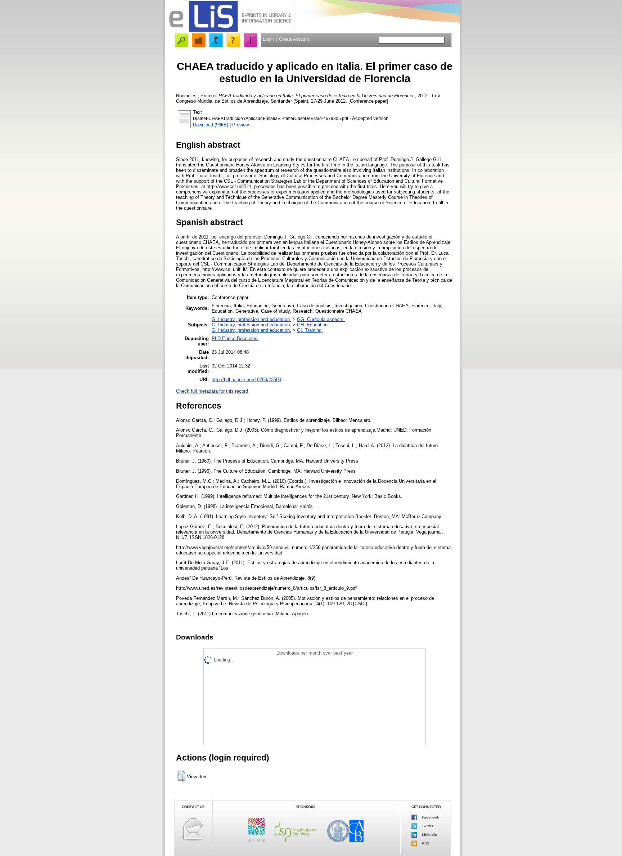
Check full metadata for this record (212, 391)
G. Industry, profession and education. (251, 319)
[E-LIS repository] (230, 30)
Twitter (427, 826)
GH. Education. (313, 324)
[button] (181, 776)
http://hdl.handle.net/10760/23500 (246, 379)
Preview (240, 125)
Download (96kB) (210, 125)
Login (268, 39)
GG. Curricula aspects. (321, 319)
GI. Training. (310, 330)
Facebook (430, 817)
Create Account (294, 39)
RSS (425, 843)
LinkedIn (429, 835)
